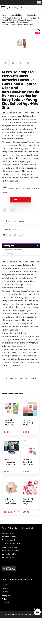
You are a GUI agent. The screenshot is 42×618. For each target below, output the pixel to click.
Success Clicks (8, 533)
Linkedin (5, 585)
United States (17, 221)
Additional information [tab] (13, 250)
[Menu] (3, 8)
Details (4, 193)
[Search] (38, 8)
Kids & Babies (16, 15)
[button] (39, 30)
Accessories (32, 15)
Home (4, 15)
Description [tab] (9, 246)
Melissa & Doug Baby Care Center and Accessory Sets (10, 505)
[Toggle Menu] (39, 2)
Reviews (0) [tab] (8, 254)
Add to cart (20, 200)
